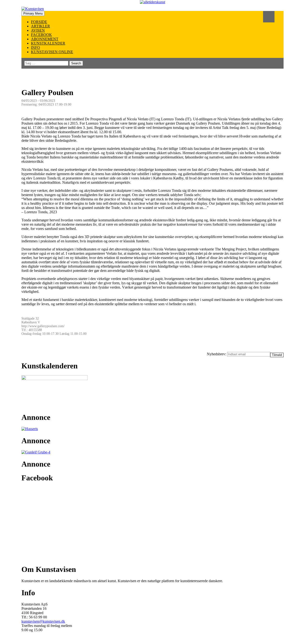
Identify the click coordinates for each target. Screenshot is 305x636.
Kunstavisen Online (52, 52)
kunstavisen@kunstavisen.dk (43, 621)
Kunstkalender (48, 43)
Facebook (41, 35)
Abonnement (44, 39)
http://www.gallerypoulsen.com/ (43, 326)
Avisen (38, 30)
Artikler (40, 26)
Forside (39, 22)
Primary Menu (33, 13)
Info (35, 48)
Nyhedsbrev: (217, 354)
